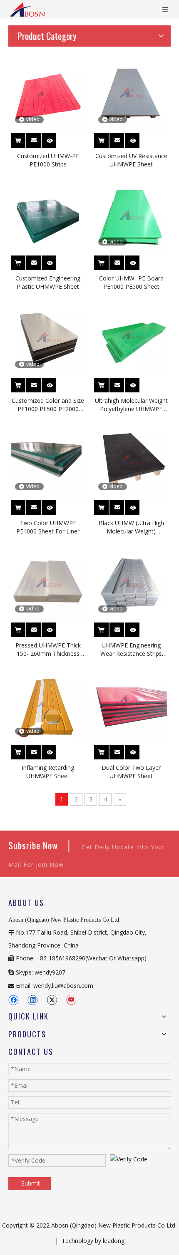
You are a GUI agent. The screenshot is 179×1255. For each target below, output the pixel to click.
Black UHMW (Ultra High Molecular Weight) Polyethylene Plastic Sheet (131, 527)
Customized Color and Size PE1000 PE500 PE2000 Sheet (48, 405)
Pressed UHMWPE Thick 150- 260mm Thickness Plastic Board (48, 649)
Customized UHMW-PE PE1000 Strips (48, 160)
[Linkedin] (32, 1000)
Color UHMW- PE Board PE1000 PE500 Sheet (131, 282)
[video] (48, 93)
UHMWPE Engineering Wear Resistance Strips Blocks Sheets (131, 649)
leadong (113, 1241)
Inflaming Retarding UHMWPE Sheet (48, 772)
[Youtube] (71, 1000)
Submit (30, 1183)
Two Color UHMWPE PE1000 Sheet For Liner (48, 527)
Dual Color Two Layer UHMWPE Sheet (131, 772)
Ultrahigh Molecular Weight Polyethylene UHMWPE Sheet (131, 405)
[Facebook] (13, 1000)
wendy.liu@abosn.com (63, 986)
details (54, 137)
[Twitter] (52, 1000)
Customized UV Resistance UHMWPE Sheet (131, 160)
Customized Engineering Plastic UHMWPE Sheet (47, 282)
